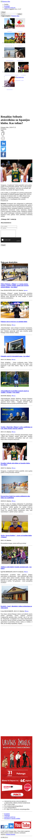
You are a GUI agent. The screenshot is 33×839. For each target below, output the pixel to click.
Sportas (26, 290)
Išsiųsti (3, 245)
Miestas (13, 325)
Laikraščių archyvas (9, 7)
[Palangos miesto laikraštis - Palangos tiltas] (5, 1)
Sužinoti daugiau (10, 834)
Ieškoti (19, 14)
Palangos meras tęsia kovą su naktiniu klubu (14, 321)
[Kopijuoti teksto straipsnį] (3, 135)
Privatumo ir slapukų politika (12, 818)
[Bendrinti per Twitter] (3, 151)
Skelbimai (7, 815)
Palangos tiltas (15, 16)
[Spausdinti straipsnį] (3, 140)
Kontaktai (7, 6)
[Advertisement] (16, 102)
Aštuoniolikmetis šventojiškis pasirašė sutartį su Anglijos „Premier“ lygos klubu (15, 391)
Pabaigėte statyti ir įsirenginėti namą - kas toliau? (15, 356)
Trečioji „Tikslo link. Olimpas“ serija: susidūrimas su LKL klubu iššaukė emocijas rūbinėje (16, 427)
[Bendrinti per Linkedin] (3, 145)
